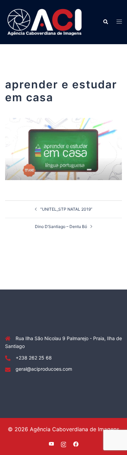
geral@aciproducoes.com (44, 369)
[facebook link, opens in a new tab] (76, 443)
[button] (105, 22)
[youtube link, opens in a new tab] (51, 443)
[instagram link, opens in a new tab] (63, 443)
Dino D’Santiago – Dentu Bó (61, 226)
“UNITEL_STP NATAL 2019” (66, 209)
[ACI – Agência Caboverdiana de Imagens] (44, 21)
